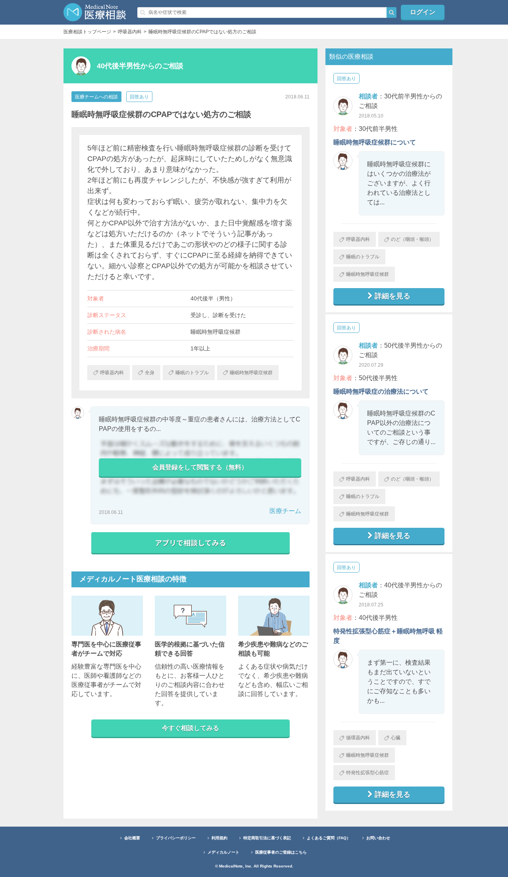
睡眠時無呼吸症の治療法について (381, 391)
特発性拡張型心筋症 (367, 772)
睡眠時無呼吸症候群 (367, 274)
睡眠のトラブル (362, 257)
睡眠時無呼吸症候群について (374, 142)
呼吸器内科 (358, 239)
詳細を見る (392, 296)
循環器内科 (358, 737)
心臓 (395, 737)
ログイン (422, 12)
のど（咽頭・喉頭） (412, 239)
